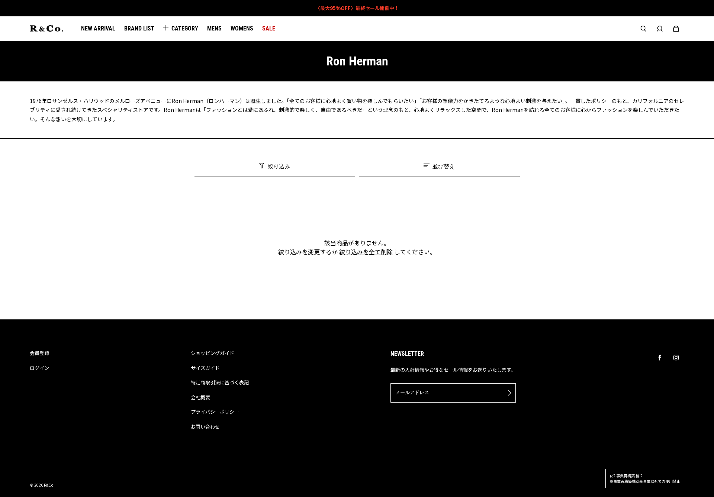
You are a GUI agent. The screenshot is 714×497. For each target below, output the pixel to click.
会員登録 (39, 352)
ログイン (39, 367)
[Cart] (676, 28)
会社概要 (200, 397)
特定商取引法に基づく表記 (220, 382)
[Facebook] (660, 357)
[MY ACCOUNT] (660, 28)
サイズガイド (205, 367)
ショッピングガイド (212, 352)
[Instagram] (676, 357)
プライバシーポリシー (215, 411)
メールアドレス (412, 392)
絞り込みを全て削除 (366, 251)
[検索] (643, 28)
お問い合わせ (205, 426)
